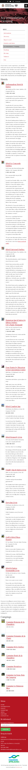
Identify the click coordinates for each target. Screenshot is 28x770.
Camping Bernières (14, 666)
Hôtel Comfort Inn (13, 406)
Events (3, 708)
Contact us (4, 715)
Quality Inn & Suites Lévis (16, 470)
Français (17, 1)
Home (2, 704)
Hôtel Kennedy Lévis (14, 437)
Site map (6, 53)
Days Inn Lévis (11, 502)
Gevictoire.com (19, 767)
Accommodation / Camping (11, 46)
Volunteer (6, 56)
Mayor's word (7, 40)
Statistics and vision (9, 43)
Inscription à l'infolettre (7, 722)
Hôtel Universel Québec (15, 249)
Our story (6, 36)
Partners (4, 714)
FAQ (5, 60)
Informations (7, 33)
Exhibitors (4, 710)
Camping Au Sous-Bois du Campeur (15, 676)
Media (3, 712)
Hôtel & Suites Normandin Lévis (12, 569)
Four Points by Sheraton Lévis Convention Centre (16, 368)
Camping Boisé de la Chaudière (14, 656)
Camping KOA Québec (15, 647)
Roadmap (6, 50)
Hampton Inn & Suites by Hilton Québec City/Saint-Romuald (16, 322)
